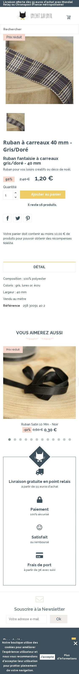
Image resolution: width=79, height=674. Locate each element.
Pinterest (28, 218)
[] (74, 29)
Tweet (17, 218)
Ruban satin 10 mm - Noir (39, 424)
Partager (7, 218)
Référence (11, 305)
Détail (39, 267)
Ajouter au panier (43, 194)
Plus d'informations (67, 657)
